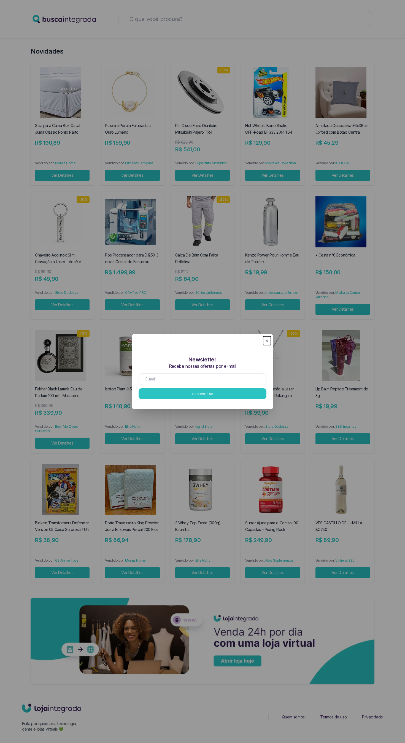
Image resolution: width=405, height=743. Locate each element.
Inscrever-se (202, 393)
